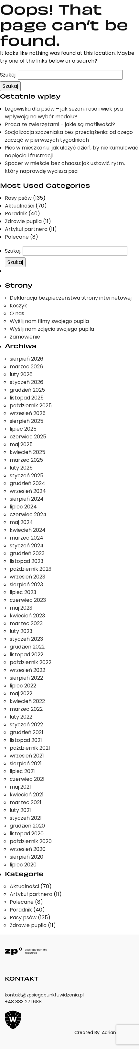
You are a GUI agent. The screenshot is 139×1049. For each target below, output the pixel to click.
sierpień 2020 (26, 857)
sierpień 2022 (26, 678)
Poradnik (16, 213)
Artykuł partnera (26, 229)
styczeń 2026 (26, 382)
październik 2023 (30, 569)
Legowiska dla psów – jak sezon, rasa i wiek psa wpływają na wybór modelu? (64, 112)
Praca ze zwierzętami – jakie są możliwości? (60, 124)
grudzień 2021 (26, 732)
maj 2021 (20, 787)
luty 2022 (21, 717)
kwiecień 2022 (27, 701)
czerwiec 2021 (27, 779)
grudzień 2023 (27, 553)
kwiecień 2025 (27, 452)
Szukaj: (8, 74)
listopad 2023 (26, 561)
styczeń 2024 (27, 545)
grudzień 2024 (27, 483)
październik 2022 (30, 662)
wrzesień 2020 (28, 849)
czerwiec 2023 (28, 600)
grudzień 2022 (27, 646)
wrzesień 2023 (27, 576)
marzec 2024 (26, 538)
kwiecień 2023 (27, 615)
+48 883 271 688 (23, 1001)
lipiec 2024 (23, 506)
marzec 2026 (26, 366)
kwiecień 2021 (27, 794)
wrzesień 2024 (28, 491)
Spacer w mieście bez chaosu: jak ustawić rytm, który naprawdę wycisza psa (65, 167)
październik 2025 (31, 405)
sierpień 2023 (26, 584)
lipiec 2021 (22, 771)
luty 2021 (20, 810)
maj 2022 (21, 693)
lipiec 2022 (23, 685)
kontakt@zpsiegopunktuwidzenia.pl (44, 995)
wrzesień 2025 (28, 413)
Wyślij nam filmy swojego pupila (49, 321)
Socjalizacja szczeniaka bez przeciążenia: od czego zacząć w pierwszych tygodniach (69, 136)
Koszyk (18, 305)
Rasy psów (18, 198)
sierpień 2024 (27, 499)
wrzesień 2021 (27, 755)
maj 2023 (21, 608)
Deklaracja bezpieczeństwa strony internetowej (71, 298)
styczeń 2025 (26, 475)
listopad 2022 (26, 654)
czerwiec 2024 (28, 514)
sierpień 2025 (26, 421)
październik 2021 (30, 748)
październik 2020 (31, 841)
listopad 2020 (27, 833)
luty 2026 (21, 374)
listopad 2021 (26, 740)
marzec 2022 (26, 709)
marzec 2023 (26, 623)
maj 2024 (21, 522)
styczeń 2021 (26, 818)
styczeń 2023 (26, 639)
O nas (17, 313)
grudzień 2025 (27, 390)
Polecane (17, 237)
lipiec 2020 (23, 864)
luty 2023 (21, 631)
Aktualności (19, 205)
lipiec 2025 (23, 429)
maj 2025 (21, 444)
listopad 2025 (27, 397)
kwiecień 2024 (28, 530)
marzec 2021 (25, 802)
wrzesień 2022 (27, 670)
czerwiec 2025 (28, 436)
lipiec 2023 (23, 592)
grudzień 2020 (27, 825)
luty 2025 (21, 467)
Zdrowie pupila (23, 221)
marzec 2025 (26, 460)
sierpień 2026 (26, 359)
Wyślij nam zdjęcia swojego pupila (52, 329)
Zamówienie (25, 336)
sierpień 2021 (26, 763)
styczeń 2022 (26, 724)
